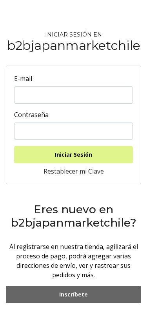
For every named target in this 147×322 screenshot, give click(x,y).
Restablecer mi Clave (74, 171)
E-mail (23, 78)
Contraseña (31, 114)
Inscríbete (73, 294)
